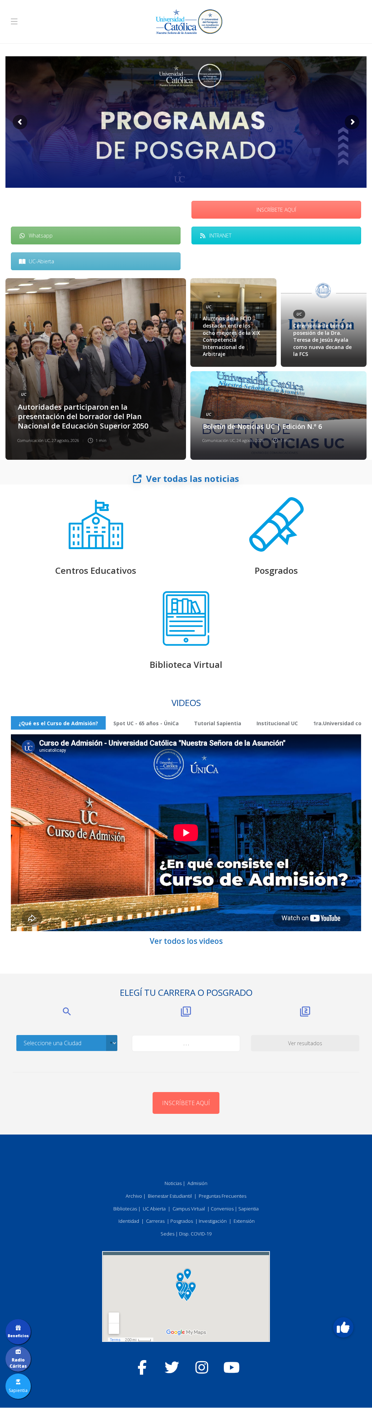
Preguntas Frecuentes (222, 1196)
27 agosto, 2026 (65, 440)
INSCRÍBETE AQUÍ (276, 209)
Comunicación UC (33, 440)
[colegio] (96, 524)
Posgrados (276, 570)
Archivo (134, 1196)
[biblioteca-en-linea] (186, 618)
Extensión (244, 1221)
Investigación (213, 1221)
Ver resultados (305, 1043)
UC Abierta (154, 1208)
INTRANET (220, 235)
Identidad (128, 1221)
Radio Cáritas (18, 1363)
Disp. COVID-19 (195, 1233)
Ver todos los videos (186, 941)
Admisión (197, 1183)
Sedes (167, 1233)
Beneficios (18, 1335)
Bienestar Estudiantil (170, 1196)
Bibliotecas (125, 1208)
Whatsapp (41, 235)
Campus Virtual (189, 1208)
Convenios (222, 1208)
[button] (343, 1327)
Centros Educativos (95, 570)
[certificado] (276, 524)
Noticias (173, 1183)
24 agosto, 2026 (250, 440)
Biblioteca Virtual (186, 664)
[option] (186, 369)
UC (24, 394)
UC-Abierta (41, 261)
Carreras (155, 1221)
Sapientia (248, 1208)
